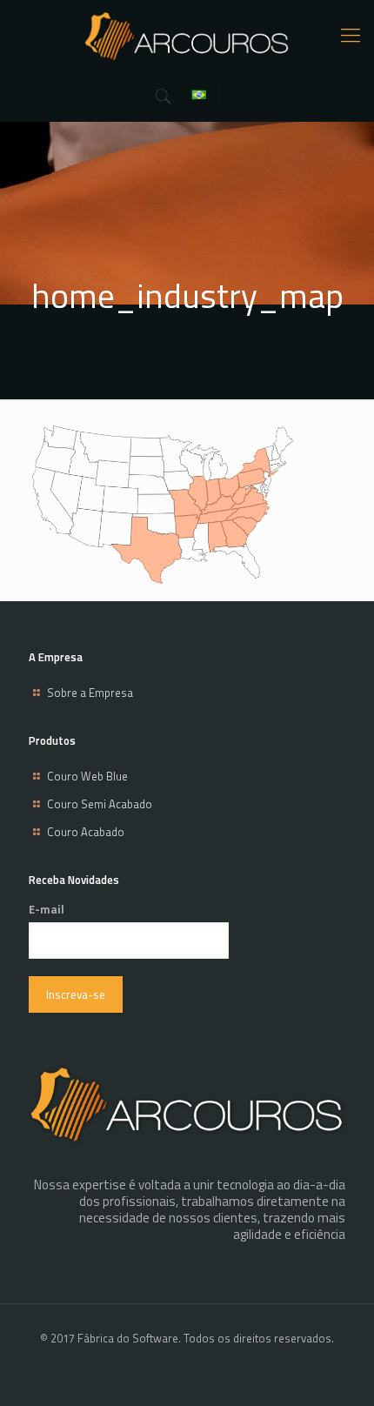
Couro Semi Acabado (99, 804)
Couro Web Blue (87, 776)
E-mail (46, 909)
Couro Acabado (85, 831)
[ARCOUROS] (187, 35)
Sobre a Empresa (90, 692)
